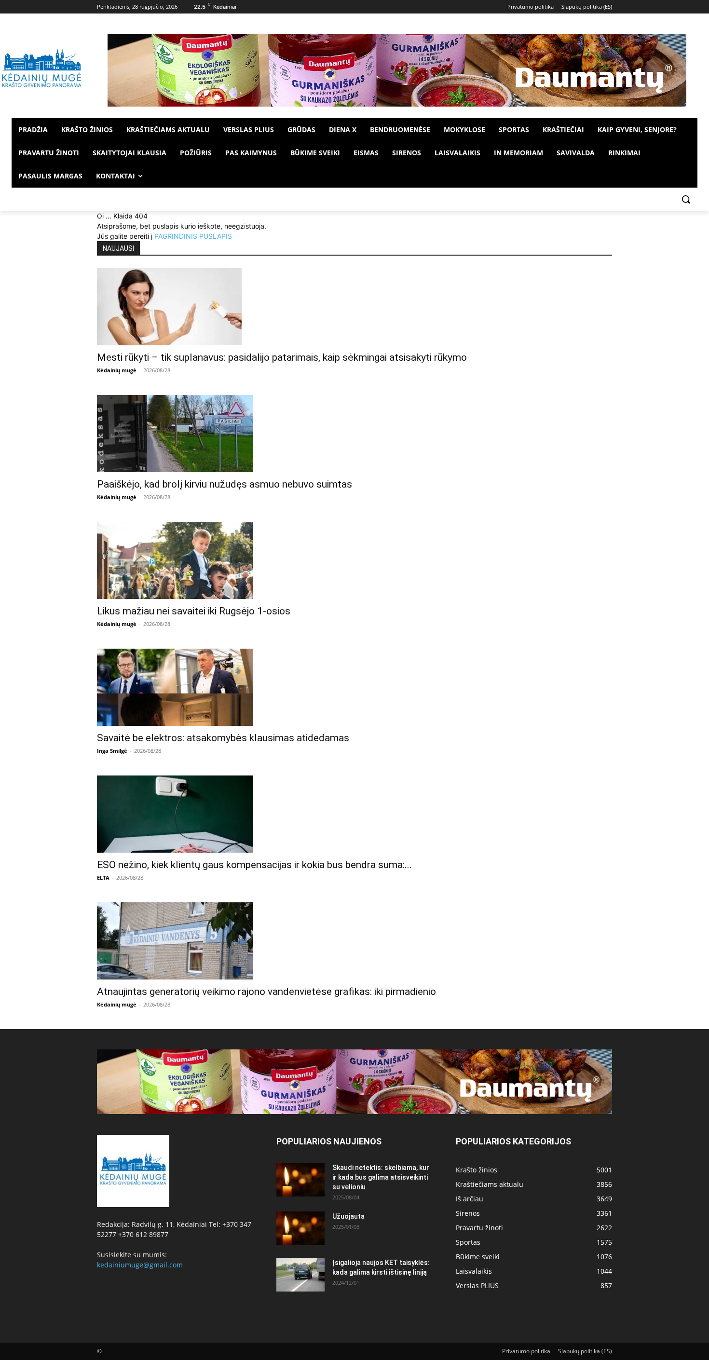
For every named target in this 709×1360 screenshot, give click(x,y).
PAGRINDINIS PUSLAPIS (193, 236)
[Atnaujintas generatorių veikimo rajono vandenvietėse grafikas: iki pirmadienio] (354, 940)
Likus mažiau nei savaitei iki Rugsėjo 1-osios (193, 611)
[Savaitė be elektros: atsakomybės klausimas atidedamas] (354, 687)
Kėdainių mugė (116, 370)
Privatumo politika (526, 1351)
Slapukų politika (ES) (585, 1351)
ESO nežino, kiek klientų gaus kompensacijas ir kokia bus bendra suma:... (254, 864)
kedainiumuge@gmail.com (140, 1264)
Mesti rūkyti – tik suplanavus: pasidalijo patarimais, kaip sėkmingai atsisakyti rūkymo (282, 357)
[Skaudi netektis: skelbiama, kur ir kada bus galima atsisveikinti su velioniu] (300, 1180)
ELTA (103, 877)
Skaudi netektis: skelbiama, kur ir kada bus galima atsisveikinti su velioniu (380, 1177)
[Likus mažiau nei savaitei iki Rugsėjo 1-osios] (354, 560)
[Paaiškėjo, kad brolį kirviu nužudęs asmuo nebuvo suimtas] (354, 433)
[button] (685, 199)
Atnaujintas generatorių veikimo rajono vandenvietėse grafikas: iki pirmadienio (266, 991)
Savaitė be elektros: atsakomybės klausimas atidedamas (223, 738)
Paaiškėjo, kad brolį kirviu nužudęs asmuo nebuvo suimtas (224, 484)
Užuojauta (348, 1216)
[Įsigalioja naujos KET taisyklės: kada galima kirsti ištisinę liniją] (300, 1275)
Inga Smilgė (112, 750)
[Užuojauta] (300, 1228)
